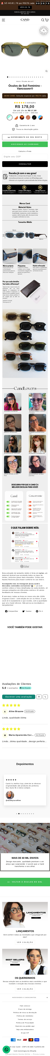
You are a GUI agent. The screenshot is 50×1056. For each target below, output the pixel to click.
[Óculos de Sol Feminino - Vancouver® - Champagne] (14, 662)
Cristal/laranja (15, 117)
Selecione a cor (25, 112)
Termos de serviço (25, 1019)
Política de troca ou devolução (25, 1012)
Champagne (28, 117)
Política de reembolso (25, 1016)
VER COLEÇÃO (25, 942)
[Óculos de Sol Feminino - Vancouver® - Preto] (17, 662)
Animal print (21, 117)
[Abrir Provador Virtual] (43, 30)
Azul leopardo (40, 117)
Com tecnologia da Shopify (25, 1051)
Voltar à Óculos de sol (27, 882)
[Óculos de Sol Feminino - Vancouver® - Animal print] (11, 662)
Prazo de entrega (25, 1009)
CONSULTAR (25, 164)
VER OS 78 (25, 7)
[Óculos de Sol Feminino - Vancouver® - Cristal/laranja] (8, 662)
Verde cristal (9, 117)
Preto (34, 117)
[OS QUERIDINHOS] (25, 962)
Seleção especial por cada (25, 96)
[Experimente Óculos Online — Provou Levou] (25, 1054)
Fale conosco (25, 1006)
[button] (19, 103)
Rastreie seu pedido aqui (25, 1026)
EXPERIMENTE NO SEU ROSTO (26, 137)
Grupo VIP (25, 1033)
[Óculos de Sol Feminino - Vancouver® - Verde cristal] (5, 662)
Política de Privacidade (25, 1023)
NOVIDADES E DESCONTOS (24, 997)
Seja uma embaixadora (25, 1029)
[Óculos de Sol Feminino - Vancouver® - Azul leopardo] (11, 664)
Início (18, 81)
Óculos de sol (27, 81)
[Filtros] (39, 697)
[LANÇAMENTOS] (25, 915)
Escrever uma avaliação (19, 697)
